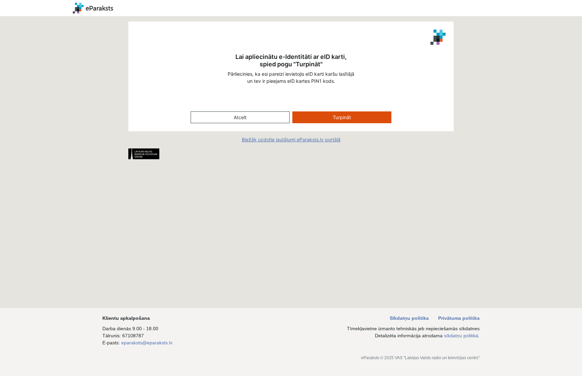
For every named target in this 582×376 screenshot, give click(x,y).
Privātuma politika (459, 318)
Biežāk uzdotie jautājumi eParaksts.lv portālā (291, 139)
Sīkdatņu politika (410, 318)
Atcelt (240, 117)
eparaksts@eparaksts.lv (146, 342)
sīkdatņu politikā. (462, 335)
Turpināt (342, 117)
